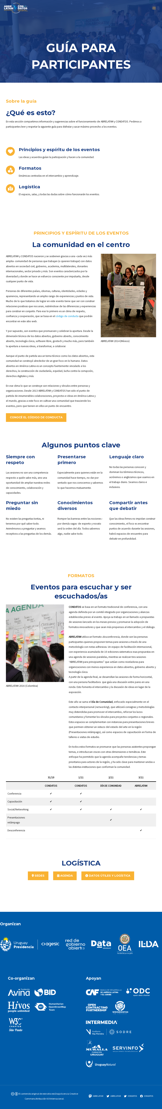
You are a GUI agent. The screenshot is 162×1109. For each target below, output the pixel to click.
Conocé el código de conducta (36, 417)
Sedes (39, 875)
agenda (66, 875)
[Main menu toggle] (154, 8)
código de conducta (67, 316)
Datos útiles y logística (109, 875)
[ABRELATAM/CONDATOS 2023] (16, 8)
